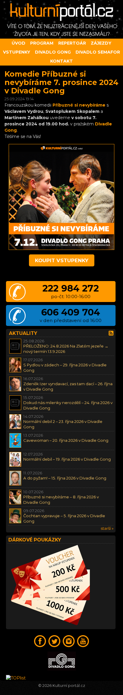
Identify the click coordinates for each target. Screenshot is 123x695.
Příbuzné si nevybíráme (79, 105)
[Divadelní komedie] (61, 19)
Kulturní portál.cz (69, 685)
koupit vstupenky (61, 260)
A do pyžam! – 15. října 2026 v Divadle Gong (64, 478)
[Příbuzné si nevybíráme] (61, 248)
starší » (107, 528)
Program (41, 43)
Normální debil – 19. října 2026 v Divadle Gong (67, 459)
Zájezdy (101, 43)
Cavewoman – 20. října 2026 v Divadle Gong (65, 440)
